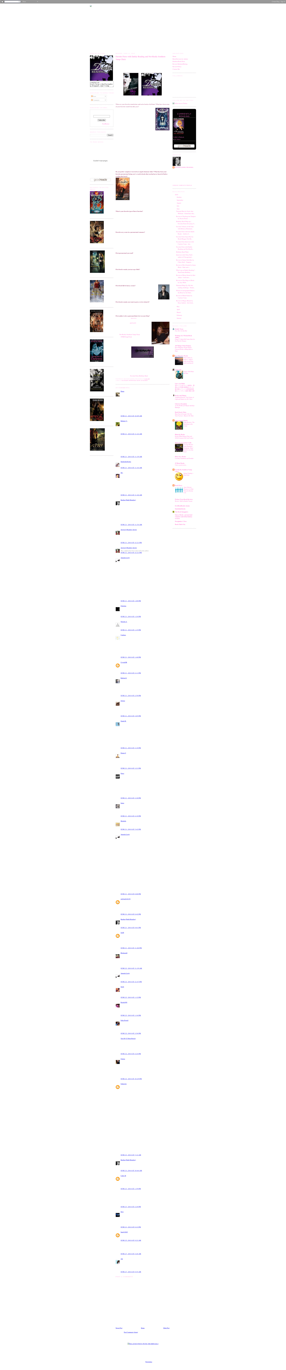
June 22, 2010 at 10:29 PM (131, 1079)
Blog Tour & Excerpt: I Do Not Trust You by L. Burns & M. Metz (184, 415)
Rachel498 (124, 1002)
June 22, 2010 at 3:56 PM (131, 1033)
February (179, 315)
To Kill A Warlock (178, 137)
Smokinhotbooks (126, 462)
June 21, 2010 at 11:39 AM (131, 457)
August (179, 203)
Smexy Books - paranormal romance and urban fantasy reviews (183, 516)
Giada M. (123, 721)
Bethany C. (124, 421)
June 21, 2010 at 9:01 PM (131, 928)
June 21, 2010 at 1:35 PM (131, 630)
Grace (122, 773)
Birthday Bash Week (182, 252)
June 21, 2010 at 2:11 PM (131, 673)
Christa (123, 1059)
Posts (94, 96)
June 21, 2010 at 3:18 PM (131, 748)
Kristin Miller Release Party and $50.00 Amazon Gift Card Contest (184, 437)
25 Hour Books (179, 463)
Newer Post (119, 1328)
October (179, 197)
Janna (122, 803)
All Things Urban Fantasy (183, 346)
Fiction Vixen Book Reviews (184, 499)
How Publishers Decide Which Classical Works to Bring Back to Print (184, 349)
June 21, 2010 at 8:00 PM (131, 894)
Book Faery (178, 485)
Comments (96, 100)
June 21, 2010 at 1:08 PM (131, 601)
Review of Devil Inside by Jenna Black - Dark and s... (186, 266)
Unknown (124, 1084)
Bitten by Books (180, 434)
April (178, 309)
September (180, 200)
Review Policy (177, 67)
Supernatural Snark (181, 420)
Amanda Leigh (125, 558)
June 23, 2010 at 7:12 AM (131, 1155)
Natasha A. (124, 622)
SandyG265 (124, 1232)
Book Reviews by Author (180, 59)
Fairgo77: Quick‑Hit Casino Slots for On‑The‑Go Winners (185, 340)
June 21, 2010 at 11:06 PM (131, 948)
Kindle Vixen (179, 329)
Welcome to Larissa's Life (183, 443)
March (179, 312)
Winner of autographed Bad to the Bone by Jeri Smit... (185, 291)
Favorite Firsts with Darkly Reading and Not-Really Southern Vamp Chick (140, 58)
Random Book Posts (179, 61)
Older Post (166, 1328)
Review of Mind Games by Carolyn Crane (184, 297)
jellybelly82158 (125, 899)
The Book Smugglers (181, 512)
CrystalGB (124, 662)
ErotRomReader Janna (182, 506)
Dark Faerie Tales (180, 412)
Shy (122, 473)
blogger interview (129, 380)
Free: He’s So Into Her (181, 331)
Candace (123, 635)
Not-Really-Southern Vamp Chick (129, 334)
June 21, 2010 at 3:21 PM (131, 768)
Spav (122, 1212)
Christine (123, 606)
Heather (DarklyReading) (128, 500)
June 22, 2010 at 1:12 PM (131, 997)
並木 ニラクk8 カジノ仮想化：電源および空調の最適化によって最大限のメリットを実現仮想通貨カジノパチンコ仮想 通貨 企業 (184, 388)
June (178, 209)
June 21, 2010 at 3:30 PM (131, 798)
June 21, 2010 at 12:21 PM (131, 543)
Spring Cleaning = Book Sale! (188, 474)
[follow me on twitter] (180, 103)
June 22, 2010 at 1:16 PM (131, 1015)
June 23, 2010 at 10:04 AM (131, 1171)
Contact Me (176, 69)
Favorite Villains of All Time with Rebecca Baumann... (185, 228)
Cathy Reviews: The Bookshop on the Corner (189, 424)
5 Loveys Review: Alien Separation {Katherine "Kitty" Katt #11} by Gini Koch (188, 448)
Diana (122, 391)
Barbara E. (124, 678)
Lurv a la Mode (180, 383)
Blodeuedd (124, 953)
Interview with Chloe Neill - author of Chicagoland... (184, 256)
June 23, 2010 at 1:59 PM (131, 1189)
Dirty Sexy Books (180, 456)
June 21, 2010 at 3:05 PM (131, 716)
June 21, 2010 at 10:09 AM (131, 416)
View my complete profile (182, 185)
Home (143, 1328)
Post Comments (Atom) (131, 1332)
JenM (122, 933)
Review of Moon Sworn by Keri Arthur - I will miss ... (185, 276)
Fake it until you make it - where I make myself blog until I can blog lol (188, 360)
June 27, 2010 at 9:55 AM (131, 1272)
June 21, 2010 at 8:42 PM (131, 914)
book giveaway (142, 380)
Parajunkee (148, 1362)
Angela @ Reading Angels (129, 530)
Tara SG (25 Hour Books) (128, 1038)
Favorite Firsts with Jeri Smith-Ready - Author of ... (185, 233)
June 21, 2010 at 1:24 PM (131, 616)
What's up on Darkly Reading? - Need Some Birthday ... (185, 271)
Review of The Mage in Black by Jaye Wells (185, 281)
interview (134, 318)
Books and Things (180, 395)
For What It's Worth (181, 356)
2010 (176, 195)
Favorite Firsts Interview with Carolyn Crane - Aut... (185, 243)
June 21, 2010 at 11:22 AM (131, 434)
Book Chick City (180, 524)
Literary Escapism (181, 404)
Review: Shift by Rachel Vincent (183, 501)
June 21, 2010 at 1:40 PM (131, 657)
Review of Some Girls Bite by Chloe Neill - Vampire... (185, 261)
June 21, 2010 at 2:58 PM (131, 696)
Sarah (122, 987)
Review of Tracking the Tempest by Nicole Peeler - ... (186, 217)
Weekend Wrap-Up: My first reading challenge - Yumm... (185, 286)
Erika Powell (124, 1020)
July (178, 206)
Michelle (123, 821)
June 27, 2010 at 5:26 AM (131, 1254)
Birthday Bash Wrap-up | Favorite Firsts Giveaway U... (185, 222)
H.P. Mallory (178, 139)
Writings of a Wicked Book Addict (183, 336)
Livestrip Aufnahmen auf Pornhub (184, 458)
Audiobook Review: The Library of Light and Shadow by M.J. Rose (184, 398)
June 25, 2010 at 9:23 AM (131, 1240)
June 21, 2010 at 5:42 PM (131, 829)
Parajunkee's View (181, 521)
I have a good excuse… (181, 465)
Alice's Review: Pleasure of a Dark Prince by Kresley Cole (188, 489)
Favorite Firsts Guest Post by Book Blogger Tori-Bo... (184, 238)
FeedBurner (105, 124)
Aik (122, 1259)
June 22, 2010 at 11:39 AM (131, 968)
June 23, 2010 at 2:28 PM (131, 1207)
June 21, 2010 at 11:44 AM (131, 468)
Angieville (178, 370)
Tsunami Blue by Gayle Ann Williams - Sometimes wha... (185, 212)
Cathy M (123, 1176)
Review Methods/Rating (180, 64)
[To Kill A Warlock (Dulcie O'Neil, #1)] (178, 134)
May (178, 306)
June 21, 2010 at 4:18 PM (131, 816)
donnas (123, 701)
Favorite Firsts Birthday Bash (139, 376)
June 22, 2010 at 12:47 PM (131, 982)
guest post (133, 323)
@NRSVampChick (126, 337)
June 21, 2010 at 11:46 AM (131, 495)
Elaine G (123, 753)
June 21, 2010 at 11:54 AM (131, 525)
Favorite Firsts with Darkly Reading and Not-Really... (184, 248)
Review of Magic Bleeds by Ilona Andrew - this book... (185, 302)
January (179, 318)
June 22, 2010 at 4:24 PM (131, 1054)
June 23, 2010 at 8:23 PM (131, 1227)
